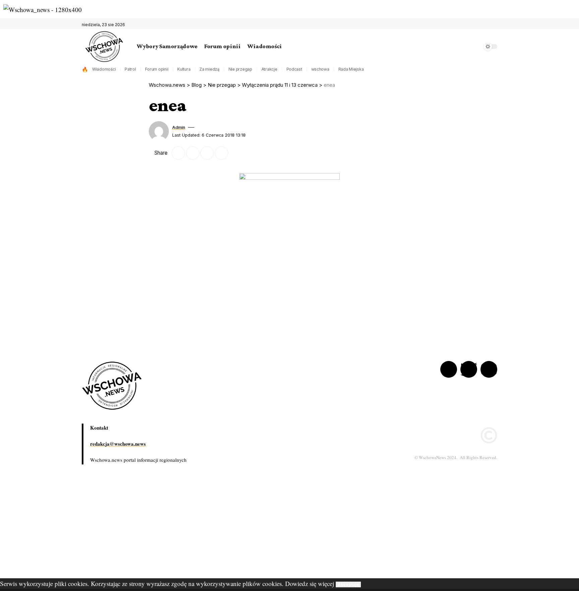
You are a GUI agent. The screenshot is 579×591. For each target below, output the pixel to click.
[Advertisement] (201, 531)
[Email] (192, 153)
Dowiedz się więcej (309, 583)
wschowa (320, 69)
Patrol (130, 69)
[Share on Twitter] (178, 153)
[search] (475, 47)
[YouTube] (492, 24)
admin (178, 127)
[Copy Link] (207, 153)
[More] (236, 153)
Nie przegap (240, 69)
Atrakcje (269, 69)
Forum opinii (157, 69)
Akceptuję (348, 584)
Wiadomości (104, 69)
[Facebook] (477, 24)
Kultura (183, 69)
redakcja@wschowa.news (118, 443)
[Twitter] (484, 24)
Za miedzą (209, 69)
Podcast (294, 69)
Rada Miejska (351, 69)
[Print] (221, 153)
